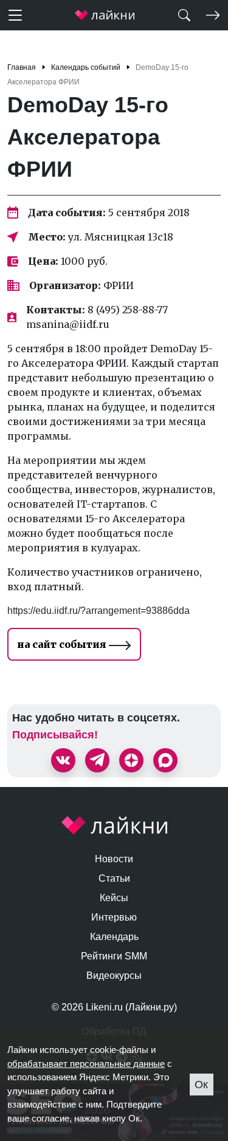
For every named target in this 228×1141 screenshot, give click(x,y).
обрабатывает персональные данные (86, 1063)
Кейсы (114, 898)
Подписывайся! (55, 735)
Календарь (114, 937)
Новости (114, 859)
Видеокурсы (114, 975)
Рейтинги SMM (114, 956)
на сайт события (63, 644)
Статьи (114, 878)
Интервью (114, 917)
